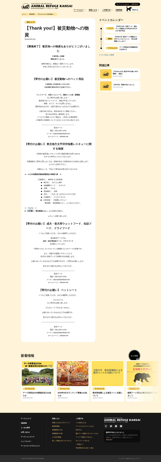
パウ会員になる (81, 422)
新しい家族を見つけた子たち (61, 440)
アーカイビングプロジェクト (30, 446)
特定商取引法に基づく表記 (85, 448)
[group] (37, 381)
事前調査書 (56, 426)
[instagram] (116, 426)
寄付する (79, 430)
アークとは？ (79, 10)
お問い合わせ (25, 432)
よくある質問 (25, 427)
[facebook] (106, 426)
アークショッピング (27, 436)
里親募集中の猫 (57, 433)
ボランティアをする (82, 440)
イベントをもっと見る (106, 55)
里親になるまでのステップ (61, 422)
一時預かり (79, 444)
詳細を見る (109, 439)
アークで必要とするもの (84, 437)
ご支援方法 (106, 10)
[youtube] (121, 426)
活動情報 (119, 10)
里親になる (93, 10)
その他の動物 (56, 437)
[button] (138, 384)
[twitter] (111, 426)
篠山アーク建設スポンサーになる (87, 433)
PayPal (30, 208)
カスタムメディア (135, 458)
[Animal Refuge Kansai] (46, 6)
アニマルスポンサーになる (85, 426)
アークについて (26, 418)
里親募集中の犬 (57, 430)
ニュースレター (26, 441)
